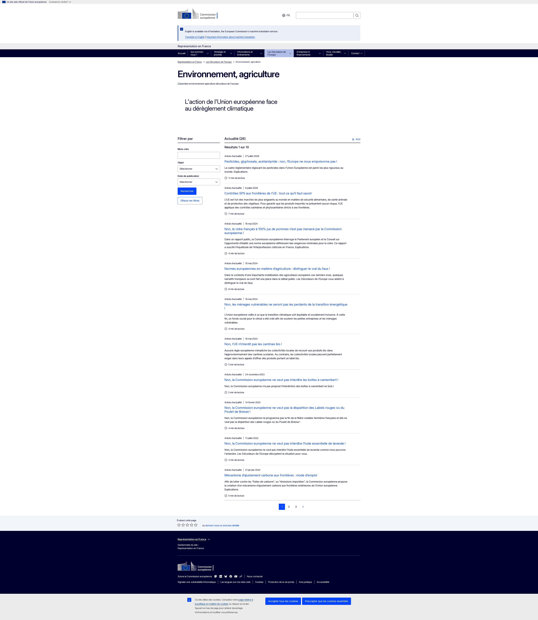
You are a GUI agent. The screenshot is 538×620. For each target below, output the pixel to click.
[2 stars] (181, 525)
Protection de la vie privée (281, 582)
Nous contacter (255, 576)
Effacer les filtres (190, 200)
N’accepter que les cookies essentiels (326, 601)
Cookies (259, 582)
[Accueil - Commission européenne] (200, 14)
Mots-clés (183, 149)
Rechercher (187, 191)
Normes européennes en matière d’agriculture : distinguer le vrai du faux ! (277, 268)
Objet (181, 162)
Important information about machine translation (231, 37)
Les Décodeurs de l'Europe (276, 53)
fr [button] (288, 15)
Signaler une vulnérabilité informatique (197, 582)
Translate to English (195, 37)
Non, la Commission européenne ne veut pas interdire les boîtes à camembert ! (281, 380)
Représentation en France (190, 62)
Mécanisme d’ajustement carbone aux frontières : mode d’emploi (270, 475)
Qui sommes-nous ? (197, 53)
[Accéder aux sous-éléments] (208, 53)
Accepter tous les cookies (283, 601)
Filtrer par (185, 139)
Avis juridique (305, 582)
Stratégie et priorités (220, 53)
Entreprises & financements (303, 53)
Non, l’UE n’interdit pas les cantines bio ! (253, 344)
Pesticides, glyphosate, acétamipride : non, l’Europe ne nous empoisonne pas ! (280, 161)
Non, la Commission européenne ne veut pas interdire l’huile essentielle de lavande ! (284, 443)
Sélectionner (185, 168)
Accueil (181, 53)
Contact (355, 53)
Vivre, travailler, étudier (333, 53)
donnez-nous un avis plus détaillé (222, 525)
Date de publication (188, 176)
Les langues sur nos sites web (235, 582)
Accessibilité (323, 582)
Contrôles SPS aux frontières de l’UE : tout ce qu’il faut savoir (268, 193)
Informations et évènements (245, 53)
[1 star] (179, 525)
